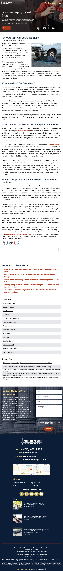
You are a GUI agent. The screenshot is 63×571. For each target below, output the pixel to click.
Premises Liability (9, 330)
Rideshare (6, 333)
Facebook (21, 494)
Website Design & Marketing (25, 569)
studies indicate (23, 131)
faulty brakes (54, 144)
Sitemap (16, 479)
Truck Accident (8, 345)
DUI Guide (35, 549)
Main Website (19, 483)
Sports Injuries (8, 341)
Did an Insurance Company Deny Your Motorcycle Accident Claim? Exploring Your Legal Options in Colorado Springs (31, 374)
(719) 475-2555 (32, 449)
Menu (60, 3)
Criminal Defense (18, 547)
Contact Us (6, 28)
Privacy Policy (47, 422)
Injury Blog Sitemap (42, 554)
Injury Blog (35, 483)
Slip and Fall (7, 337)
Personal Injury (8, 326)
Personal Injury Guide (41, 551)
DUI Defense (28, 549)
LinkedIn (41, 494)
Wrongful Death (8, 352)
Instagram (26, 494)
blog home (4, 34)
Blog (15, 499)
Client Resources (31, 546)
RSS (16, 485)
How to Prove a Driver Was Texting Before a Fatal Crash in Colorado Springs (27, 367)
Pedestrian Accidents (10, 322)
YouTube (31, 494)
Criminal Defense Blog (30, 547)
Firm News (6, 315)
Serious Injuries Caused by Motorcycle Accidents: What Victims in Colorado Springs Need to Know (31, 370)
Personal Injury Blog (30, 551)
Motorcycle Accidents (11, 318)
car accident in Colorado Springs (18, 234)
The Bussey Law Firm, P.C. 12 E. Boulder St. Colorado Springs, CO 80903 (31, 469)
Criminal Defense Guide (42, 547)
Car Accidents (13, 34)
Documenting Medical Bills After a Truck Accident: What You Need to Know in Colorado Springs (30, 378)
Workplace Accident (10, 349)
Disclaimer (26, 554)
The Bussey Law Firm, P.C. (6, 2)
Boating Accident (9, 307)
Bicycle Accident (9, 303)
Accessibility (33, 554)
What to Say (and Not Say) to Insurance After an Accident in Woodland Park (27, 363)
